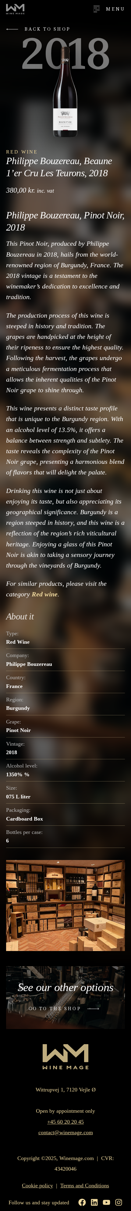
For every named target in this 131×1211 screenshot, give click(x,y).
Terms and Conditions (84, 1185)
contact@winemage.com (65, 1132)
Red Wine (22, 151)
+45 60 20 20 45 (65, 1122)
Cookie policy (37, 1185)
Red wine (45, 594)
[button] (39, 29)
